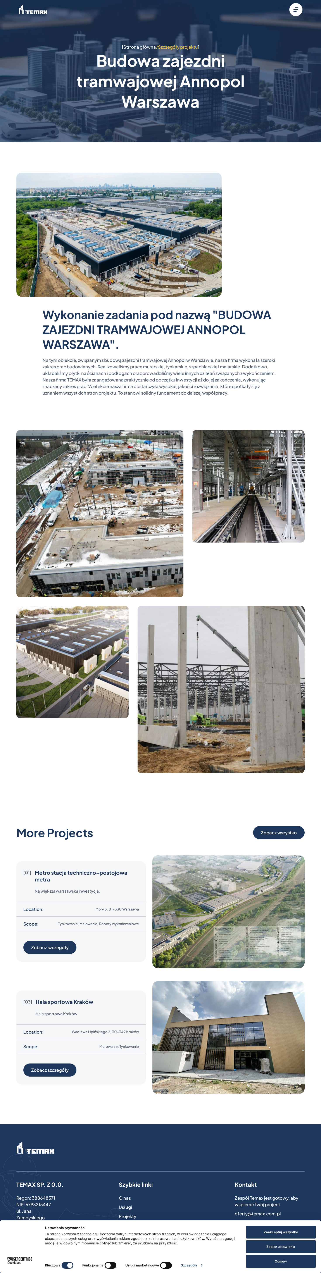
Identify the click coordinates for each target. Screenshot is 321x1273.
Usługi (125, 1207)
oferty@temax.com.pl (258, 1213)
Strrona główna (139, 47)
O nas (125, 1198)
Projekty (127, 1216)
